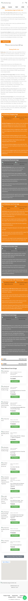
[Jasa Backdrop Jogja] (6, 3)
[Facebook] (9, 590)
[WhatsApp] (18, 590)
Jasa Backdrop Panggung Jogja (10, 114)
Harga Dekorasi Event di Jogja (9, 368)
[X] (11, 590)
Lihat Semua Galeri (23, 359)
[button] (25, 2)
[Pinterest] (15, 590)
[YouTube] (12, 590)
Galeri (4, 359)
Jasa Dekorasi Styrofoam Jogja (10, 246)
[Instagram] (14, 590)
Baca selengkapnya (15, 381)
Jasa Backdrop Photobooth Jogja (10, 160)
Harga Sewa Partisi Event (14, 464)
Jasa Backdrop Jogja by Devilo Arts (14, 10)
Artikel (4, 363)
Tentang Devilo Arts (14, 49)
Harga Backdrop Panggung (16, 372)
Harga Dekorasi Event (13, 433)
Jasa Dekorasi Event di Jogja (9, 315)
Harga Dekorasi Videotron (13, 479)
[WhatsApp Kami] (25, 598)
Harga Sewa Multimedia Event (15, 481)
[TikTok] (17, 590)
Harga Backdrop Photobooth (13, 374)
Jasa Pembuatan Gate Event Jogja (10, 204)
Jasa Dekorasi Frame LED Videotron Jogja (13, 280)
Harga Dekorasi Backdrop (15, 405)
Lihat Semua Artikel (23, 363)
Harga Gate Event (14, 419)
